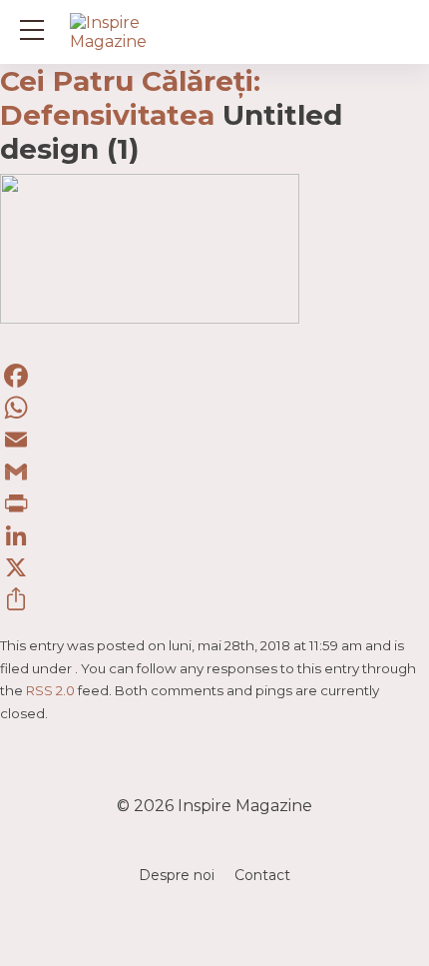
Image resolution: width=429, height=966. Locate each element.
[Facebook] (214, 376)
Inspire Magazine (245, 805)
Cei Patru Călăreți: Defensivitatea (130, 98)
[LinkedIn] (214, 535)
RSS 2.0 (50, 690)
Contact (262, 875)
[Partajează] (214, 599)
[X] (214, 567)
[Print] (214, 503)
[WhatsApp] (214, 408)
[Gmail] (214, 471)
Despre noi (176, 875)
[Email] (214, 440)
